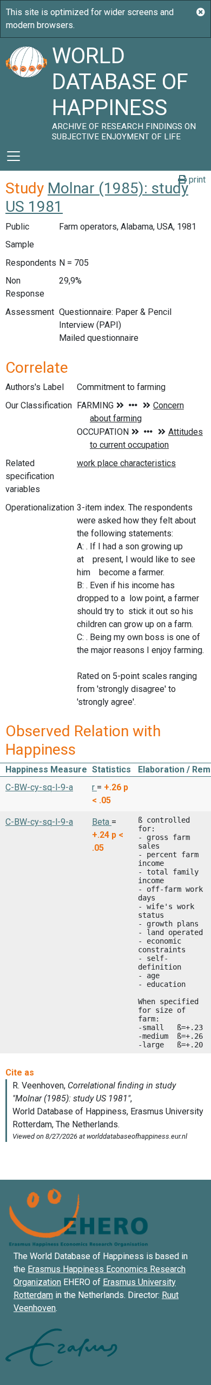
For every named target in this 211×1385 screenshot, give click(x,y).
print (196, 179)
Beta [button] (101, 822)
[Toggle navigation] (13, 156)
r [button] (94, 787)
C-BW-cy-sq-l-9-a (39, 787)
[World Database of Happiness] (26, 90)
